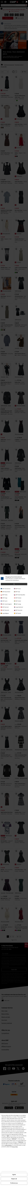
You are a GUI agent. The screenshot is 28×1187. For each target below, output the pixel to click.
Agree (14, 1174)
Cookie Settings (8, 1145)
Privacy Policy (15, 1146)
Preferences (14, 1183)
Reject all (14, 1179)
